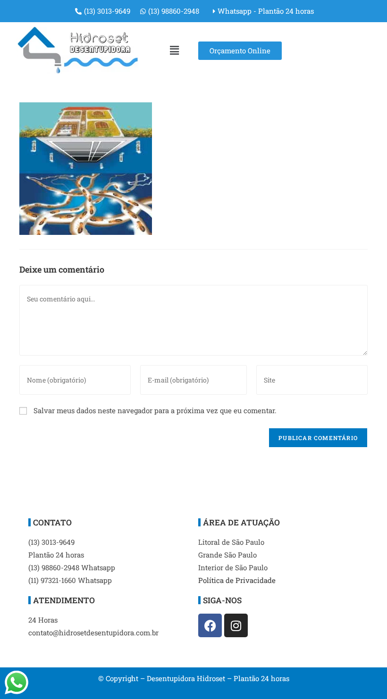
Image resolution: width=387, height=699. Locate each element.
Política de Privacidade (237, 580)
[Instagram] (236, 625)
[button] (174, 50)
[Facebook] (210, 625)
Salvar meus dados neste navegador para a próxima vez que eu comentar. (155, 410)
